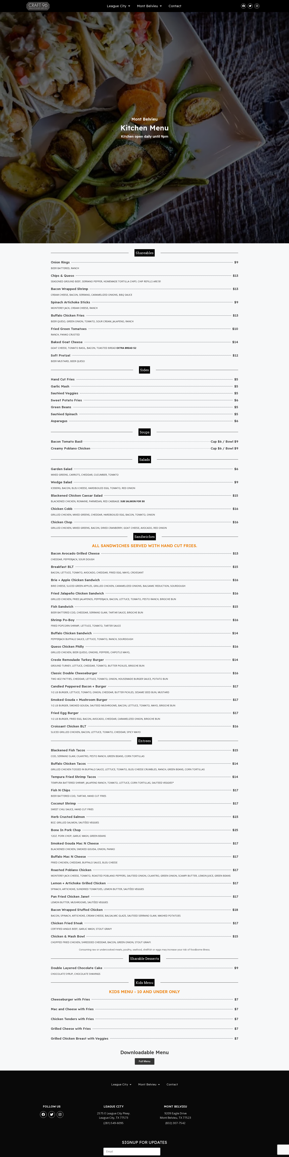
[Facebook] (243, 6)
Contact (175, 6)
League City (116, 6)
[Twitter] (250, 6)
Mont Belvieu (147, 6)
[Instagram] (256, 6)
